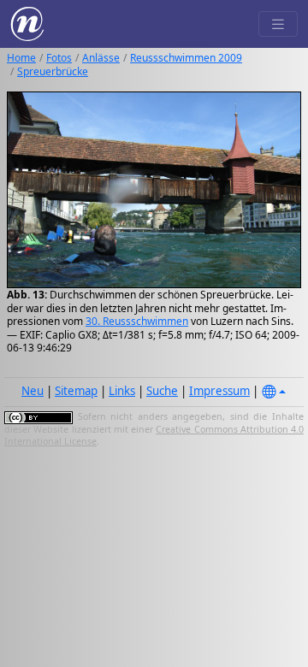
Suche (162, 390)
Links (122, 390)
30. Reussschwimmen (137, 321)
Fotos (59, 57)
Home (21, 57)
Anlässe (101, 57)
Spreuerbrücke (52, 71)
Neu (32, 390)
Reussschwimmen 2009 (186, 57)
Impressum (219, 390)
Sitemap (76, 390)
